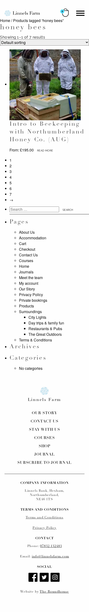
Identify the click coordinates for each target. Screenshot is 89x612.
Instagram (56, 578)
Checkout (27, 249)
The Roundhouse (54, 592)
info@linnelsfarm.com (50, 556)
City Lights (37, 317)
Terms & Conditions (35, 340)
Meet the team (31, 277)
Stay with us (44, 430)
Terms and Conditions (44, 517)
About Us (27, 232)
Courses (26, 260)
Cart (22, 243)
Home (5, 20)
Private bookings (33, 300)
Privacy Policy (31, 294)
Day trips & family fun (46, 323)
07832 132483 (51, 546)
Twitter (45, 578)
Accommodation (32, 238)
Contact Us (28, 255)
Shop (45, 446)
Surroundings (30, 311)
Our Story (27, 289)
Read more (45, 150)
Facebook (33, 578)
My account (28, 283)
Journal (44, 455)
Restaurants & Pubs (45, 328)
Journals (26, 272)
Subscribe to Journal (44, 463)
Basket (65, 13)
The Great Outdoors (45, 334)
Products (26, 306)
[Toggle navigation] (80, 13)
